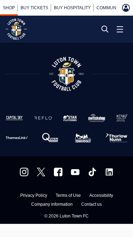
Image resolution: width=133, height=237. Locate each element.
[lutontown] (24, 172)
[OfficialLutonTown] (75, 172)
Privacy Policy (33, 195)
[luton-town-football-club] (109, 172)
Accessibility (101, 195)
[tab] (9, 8)
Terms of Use (68, 195)
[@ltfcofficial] (92, 172)
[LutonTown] (41, 172)
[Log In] (126, 8)
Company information (52, 204)
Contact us (91, 204)
